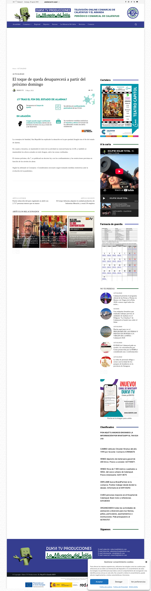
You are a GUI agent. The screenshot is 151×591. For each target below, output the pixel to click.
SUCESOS (116, 308)
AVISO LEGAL (133, 587)
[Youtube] (137, 1)
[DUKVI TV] (14, 90)
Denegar (118, 582)
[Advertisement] (75, 46)
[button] (146, 562)
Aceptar (99, 582)
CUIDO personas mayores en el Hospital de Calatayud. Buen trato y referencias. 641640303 (118, 498)
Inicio (14, 69)
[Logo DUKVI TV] (23, 14)
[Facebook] (125, 1)
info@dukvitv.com (118, 553)
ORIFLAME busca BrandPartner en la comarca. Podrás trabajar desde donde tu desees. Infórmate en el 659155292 (118, 485)
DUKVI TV (20, 90)
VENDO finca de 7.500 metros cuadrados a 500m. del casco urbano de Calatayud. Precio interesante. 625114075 (118, 472)
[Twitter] (134, 1)
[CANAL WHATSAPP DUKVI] (119, 398)
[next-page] (17, 251)
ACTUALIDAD (21, 69)
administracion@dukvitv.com (120, 551)
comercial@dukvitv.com (119, 555)
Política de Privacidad (120, 587)
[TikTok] (131, 1)
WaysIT (42, 574)
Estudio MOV (51, 574)
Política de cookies (106, 587)
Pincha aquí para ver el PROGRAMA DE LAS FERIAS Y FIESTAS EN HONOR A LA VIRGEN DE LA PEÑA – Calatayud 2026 (125, 333)
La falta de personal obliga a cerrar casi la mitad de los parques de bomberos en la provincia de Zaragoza (123, 363)
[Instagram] (128, 1)
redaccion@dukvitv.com (118, 549)
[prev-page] (14, 251)
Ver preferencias (138, 582)
